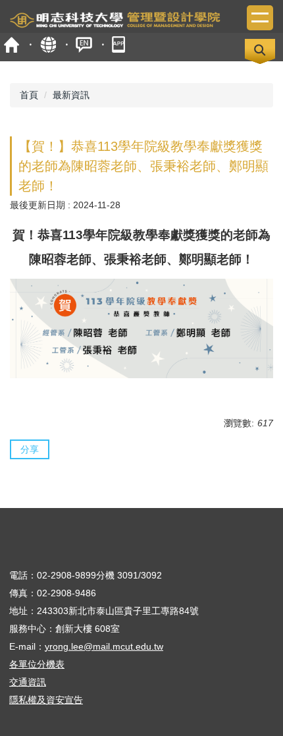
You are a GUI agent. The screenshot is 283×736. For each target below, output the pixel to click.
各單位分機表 (36, 664)
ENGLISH (84, 44)
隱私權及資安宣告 (46, 699)
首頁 (11, 44)
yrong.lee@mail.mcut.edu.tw (104, 646)
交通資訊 (27, 682)
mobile (120, 44)
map (47, 44)
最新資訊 (71, 95)
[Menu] (260, 17)
